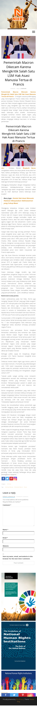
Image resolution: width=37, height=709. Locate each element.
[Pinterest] (11, 478)
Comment (7, 505)
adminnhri (23, 88)
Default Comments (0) (9, 496)
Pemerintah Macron (18, 487)
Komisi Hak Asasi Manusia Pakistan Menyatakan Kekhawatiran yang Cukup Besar (19, 200)
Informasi (9, 484)
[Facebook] (3, 478)
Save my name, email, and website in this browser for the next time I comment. (18, 557)
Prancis (25, 487)
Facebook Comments (22, 496)
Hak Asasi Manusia (9, 487)
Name (5, 530)
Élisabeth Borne (29, 168)
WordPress (19, 699)
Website (6, 546)
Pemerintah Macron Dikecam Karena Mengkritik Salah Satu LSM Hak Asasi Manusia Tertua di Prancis (18, 94)
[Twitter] (7, 478)
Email (5, 538)
